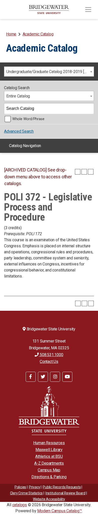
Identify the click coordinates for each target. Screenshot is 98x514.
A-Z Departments (49, 463)
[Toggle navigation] (88, 9)
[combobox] (49, 71)
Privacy (34, 487)
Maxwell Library (49, 449)
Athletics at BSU (49, 456)
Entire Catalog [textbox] (18, 96)
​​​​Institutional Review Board (65, 493)
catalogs (19, 504)
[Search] (88, 108)
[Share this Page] (77, 172)
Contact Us (49, 361)
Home (11, 34)
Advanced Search (19, 131)
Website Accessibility (49, 499)
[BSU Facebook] (31, 377)
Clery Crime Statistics (26, 493)
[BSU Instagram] (55, 377)
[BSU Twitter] (43, 377)
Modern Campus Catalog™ (59, 510)
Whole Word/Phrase (28, 119)
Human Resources (49, 442)
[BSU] (49, 9)
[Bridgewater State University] (49, 410)
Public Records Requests (62, 487)
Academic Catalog (38, 34)
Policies (20, 487)
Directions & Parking (48, 476)
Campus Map (49, 470)
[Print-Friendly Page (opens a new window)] (84, 172)
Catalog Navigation (25, 145)
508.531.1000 (51, 354)
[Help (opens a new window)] (90, 172)
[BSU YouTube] (67, 377)
